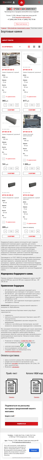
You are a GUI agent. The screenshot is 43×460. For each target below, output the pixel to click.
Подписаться (21, 424)
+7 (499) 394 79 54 (14, 19)
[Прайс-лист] (39, 46)
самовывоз (15, 367)
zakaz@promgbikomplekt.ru (23, 17)
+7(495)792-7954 (26, 341)
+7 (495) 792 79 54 (28, 19)
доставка (15, 363)
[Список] (34, 46)
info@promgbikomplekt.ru (13, 351)
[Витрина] (29, 46)
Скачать (11, 397)
